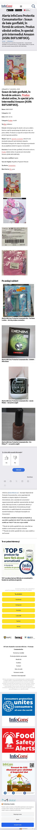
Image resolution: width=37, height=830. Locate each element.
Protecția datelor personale (18, 656)
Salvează (18, 470)
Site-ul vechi (18, 669)
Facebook (18, 599)
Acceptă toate (17, 824)
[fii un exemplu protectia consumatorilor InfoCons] (18, 779)
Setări (17, 819)
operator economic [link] (17, 139)
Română (24, 828)
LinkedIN (18, 616)
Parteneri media (18, 672)
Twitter (18, 621)
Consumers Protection (9, 588)
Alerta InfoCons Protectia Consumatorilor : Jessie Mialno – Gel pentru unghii (17, 402)
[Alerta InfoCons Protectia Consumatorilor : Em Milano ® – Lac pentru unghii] (18, 424)
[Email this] (5, 481)
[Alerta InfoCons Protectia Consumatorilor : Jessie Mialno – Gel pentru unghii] (18, 383)
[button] (21, 6)
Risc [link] (5, 124)
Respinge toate (18, 814)
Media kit (18, 659)
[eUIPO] (18, 637)
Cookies (18, 663)
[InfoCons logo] (6, 6)
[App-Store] (10, 10)
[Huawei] (27, 10)
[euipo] (7, 637)
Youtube (18, 610)
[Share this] (11, 481)
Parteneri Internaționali (18, 676)
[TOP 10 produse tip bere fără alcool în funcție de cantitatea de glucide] (7, 549)
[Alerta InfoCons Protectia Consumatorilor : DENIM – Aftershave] (18, 341)
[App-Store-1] (18, 10)
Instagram (19, 605)
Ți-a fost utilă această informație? (12, 452)
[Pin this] (28, 481)
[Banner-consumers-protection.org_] (18, 710)
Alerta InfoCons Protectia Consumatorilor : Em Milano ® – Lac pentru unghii (16, 443)
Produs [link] (26, 95)
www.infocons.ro (13, 493)
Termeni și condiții (18, 653)
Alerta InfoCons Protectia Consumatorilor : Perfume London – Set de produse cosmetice (18, 319)
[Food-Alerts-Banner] (18, 744)
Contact (18, 666)
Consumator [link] (11, 165)
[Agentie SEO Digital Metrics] (18, 801)
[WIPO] (29, 637)
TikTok (18, 626)
